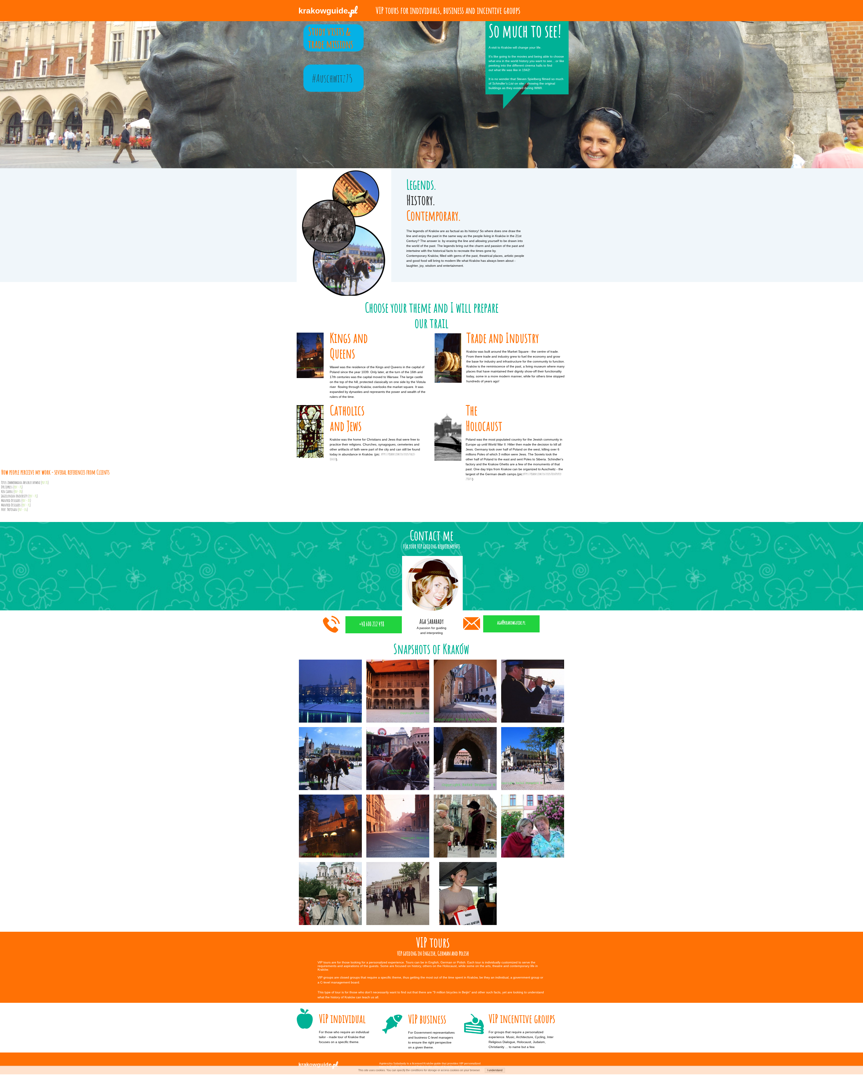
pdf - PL (18, 487)
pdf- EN (18, 491)
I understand (495, 1070)
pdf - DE (26, 500)
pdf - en (23, 509)
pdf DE (45, 482)
